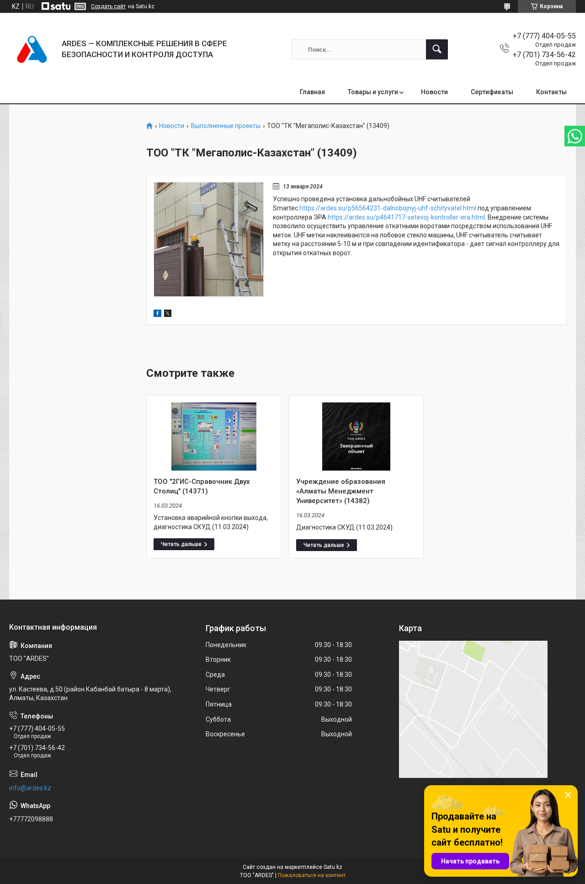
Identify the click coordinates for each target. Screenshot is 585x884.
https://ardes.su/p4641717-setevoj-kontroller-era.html (406, 217)
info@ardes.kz (30, 788)
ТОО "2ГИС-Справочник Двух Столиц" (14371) (202, 486)
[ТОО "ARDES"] (32, 49)
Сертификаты (492, 92)
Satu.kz (333, 867)
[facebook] (157, 314)
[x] (167, 314)
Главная (312, 92)
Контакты (551, 92)
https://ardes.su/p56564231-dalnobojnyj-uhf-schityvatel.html (387, 208)
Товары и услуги (373, 92)
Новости (434, 92)
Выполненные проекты (226, 126)
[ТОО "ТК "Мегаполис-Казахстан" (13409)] (209, 239)
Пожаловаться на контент (312, 875)
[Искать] (437, 49)
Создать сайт (108, 6)
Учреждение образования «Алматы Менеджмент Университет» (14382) (340, 491)
